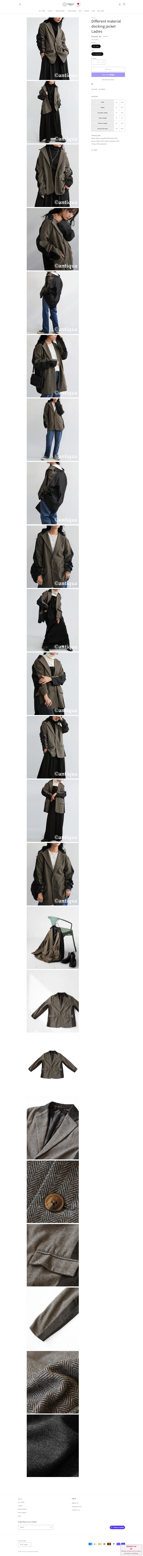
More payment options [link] (108, 79)
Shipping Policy (77, 1506)
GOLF (19, 1516)
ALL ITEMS (21, 1502)
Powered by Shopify (33, 1551)
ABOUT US (75, 1503)
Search (20, 1499)
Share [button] (95, 150)
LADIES (20, 1506)
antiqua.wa (25, 1551)
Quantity (93, 58)
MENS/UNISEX (22, 1509)
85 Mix (97, 46)
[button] (20, 4)
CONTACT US (76, 1510)
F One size (98, 54)
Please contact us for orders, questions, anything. (131, 1549)
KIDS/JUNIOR (22, 1512)
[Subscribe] (51, 1527)
